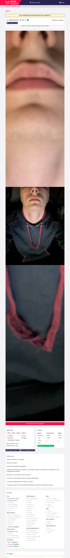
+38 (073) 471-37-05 (16, 20)
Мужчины (13, 6)
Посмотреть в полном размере (35, 423)
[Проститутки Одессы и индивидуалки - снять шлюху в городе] (12, 2)
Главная (7, 6)
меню (36, 2)
